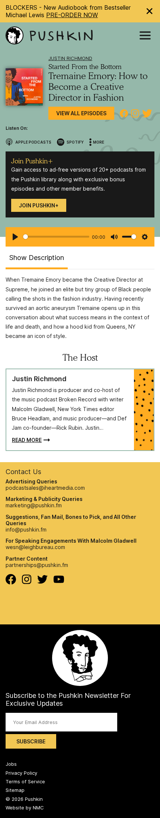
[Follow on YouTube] (59, 581)
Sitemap (15, 790)
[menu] (145, 35)
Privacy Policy (21, 773)
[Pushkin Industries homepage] (49, 35)
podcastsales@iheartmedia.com (45, 488)
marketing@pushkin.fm (34, 505)
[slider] (56, 236)
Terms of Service (25, 781)
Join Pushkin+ (38, 205)
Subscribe (30, 741)
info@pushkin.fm (26, 529)
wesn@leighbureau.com (35, 547)
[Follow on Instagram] (27, 582)
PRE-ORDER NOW (72, 15)
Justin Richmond (70, 58)
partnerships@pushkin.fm (37, 565)
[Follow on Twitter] (42, 582)
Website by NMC (25, 808)
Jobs (11, 764)
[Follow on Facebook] (11, 582)
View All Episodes (81, 113)
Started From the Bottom (85, 66)
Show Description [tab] (36, 257)
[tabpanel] (80, 308)
